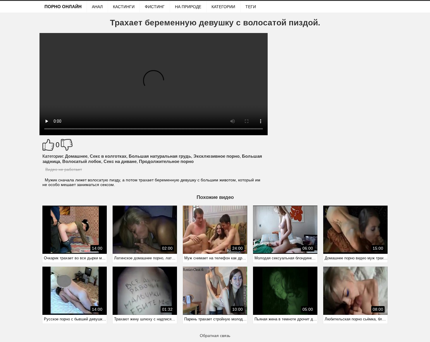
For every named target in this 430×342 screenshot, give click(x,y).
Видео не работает (63, 169)
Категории (223, 6)
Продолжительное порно (166, 161)
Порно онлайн (63, 6)
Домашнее (76, 156)
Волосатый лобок (81, 161)
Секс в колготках (108, 156)
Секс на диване (120, 161)
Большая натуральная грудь (160, 156)
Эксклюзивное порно (216, 156)
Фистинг (155, 6)
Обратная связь (215, 335)
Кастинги (124, 6)
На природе (188, 6)
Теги (250, 6)
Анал (97, 6)
